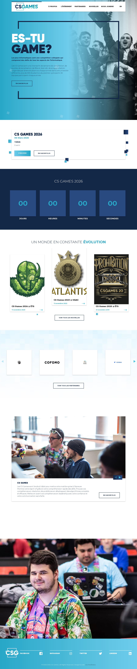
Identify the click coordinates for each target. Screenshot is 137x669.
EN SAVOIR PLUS (22, 83)
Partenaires (80, 6)
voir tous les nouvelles (69, 318)
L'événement (66, 6)
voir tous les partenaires (68, 385)
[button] (135, 361)
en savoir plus (109, 495)
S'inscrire (22, 153)
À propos (52, 6)
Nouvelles (93, 6)
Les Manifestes (90, 665)
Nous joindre (107, 6)
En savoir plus (44, 153)
